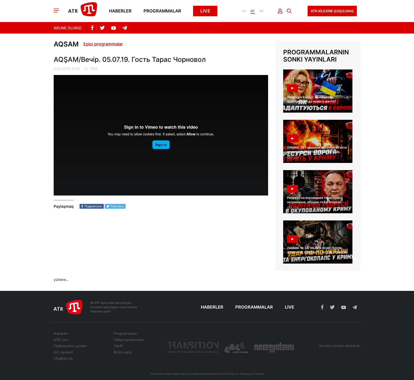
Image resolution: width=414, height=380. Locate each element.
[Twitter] (115, 206)
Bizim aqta (122, 352)
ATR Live (61, 339)
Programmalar (162, 11)
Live (205, 10)
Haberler (120, 11)
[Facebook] (92, 206)
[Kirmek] (280, 11)
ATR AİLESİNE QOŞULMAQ (332, 11)
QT (253, 11)
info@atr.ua (63, 358)
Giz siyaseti (63, 352)
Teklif (118, 346)
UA (244, 11)
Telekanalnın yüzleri (70, 346)
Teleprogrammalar (129, 339)
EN (261, 11)
